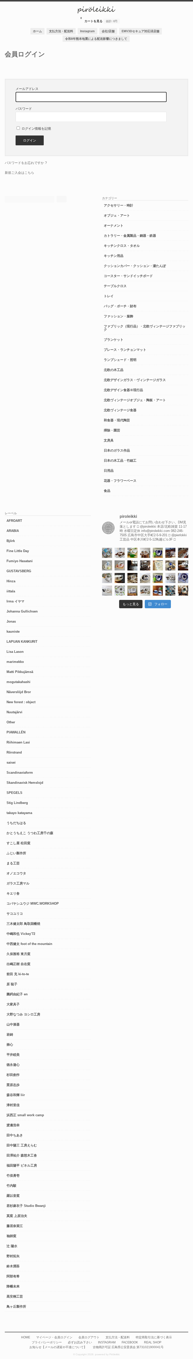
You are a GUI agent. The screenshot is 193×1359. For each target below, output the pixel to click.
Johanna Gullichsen (22, 611)
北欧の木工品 (113, 370)
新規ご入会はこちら (19, 173)
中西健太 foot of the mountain (29, 944)
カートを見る (98, 20)
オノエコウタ (16, 873)
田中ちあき (15, 1135)
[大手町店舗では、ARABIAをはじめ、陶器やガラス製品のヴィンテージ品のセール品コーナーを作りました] (170, 565)
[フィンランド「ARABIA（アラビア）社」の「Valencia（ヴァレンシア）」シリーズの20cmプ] (183, 578)
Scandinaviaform (20, 772)
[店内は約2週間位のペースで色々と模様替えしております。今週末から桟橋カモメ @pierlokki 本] (145, 565)
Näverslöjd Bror (19, 692)
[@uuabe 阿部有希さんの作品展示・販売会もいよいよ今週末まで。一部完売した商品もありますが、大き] (170, 578)
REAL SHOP (152, 1342)
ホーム (37, 31)
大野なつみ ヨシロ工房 (23, 1014)
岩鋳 (10, 1034)
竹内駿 (11, 1185)
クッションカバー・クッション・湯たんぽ (135, 266)
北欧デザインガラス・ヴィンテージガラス (135, 380)
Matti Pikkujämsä (20, 672)
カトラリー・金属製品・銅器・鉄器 (130, 235)
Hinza (11, 581)
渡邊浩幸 (13, 1125)
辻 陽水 (12, 1246)
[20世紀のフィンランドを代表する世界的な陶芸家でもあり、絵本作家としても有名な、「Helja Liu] (107, 553)
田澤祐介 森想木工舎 (22, 1155)
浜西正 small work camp (25, 1115)
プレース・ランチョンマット (125, 350)
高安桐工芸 (15, 1296)
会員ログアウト (89, 1337)
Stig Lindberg (17, 803)
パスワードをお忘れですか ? (26, 163)
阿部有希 (13, 1276)
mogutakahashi (18, 682)
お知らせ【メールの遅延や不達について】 (58, 1347)
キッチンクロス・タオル (122, 246)
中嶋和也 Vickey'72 (21, 934)
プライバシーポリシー (47, 1342)
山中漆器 (13, 1024)
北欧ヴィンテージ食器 (120, 410)
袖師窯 (11, 1236)
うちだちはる (16, 823)
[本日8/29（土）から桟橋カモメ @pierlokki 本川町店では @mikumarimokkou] (170, 553)
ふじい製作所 (16, 853)
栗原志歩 (13, 1085)
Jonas (11, 621)
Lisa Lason (15, 652)
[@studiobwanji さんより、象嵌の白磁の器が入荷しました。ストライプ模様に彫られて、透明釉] (120, 578)
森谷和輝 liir (16, 1095)
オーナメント (113, 225)
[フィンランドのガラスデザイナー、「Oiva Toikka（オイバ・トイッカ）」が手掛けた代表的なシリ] (132, 553)
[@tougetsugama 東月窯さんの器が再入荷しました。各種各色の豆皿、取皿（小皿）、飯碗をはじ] (170, 591)
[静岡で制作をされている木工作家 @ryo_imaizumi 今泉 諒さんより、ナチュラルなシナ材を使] (183, 591)
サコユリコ (15, 913)
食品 (107, 491)
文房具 (109, 440)
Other (11, 722)
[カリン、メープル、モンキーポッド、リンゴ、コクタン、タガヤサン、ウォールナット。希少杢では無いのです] (120, 553)
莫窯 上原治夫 (17, 1216)
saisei (11, 762)
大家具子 (13, 1004)
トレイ (109, 296)
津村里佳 (13, 1105)
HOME (25, 1337)
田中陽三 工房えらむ (22, 1145)
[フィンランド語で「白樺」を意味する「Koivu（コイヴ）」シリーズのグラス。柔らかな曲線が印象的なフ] (132, 578)
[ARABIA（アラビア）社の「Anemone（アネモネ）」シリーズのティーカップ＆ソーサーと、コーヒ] (158, 591)
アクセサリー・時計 (118, 205)
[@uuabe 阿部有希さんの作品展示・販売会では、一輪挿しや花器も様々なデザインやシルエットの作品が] (145, 591)
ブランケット (113, 340)
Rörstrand (14, 752)
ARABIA (13, 531)
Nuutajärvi (14, 712)
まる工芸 (13, 863)
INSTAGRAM (107, 1342)
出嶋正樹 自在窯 (18, 964)
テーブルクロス (115, 286)
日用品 (109, 470)
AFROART (14, 521)
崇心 (10, 1044)
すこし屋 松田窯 (18, 843)
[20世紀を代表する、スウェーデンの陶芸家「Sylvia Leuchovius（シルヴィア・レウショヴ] (158, 578)
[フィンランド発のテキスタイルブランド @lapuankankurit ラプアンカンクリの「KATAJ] (132, 591)
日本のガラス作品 (117, 450)
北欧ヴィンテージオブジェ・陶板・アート (135, 400)
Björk (11, 541)
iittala (11, 591)
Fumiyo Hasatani (20, 561)
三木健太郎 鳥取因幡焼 (23, 924)
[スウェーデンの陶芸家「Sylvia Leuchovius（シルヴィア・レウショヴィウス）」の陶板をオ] (158, 553)
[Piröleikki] (96, 12)
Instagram (87, 31)
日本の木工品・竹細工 (120, 460)
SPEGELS (14, 793)
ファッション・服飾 (118, 316)
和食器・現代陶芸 (117, 420)
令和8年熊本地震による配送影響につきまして (96, 38)
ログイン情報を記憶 (36, 128)
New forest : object (21, 702)
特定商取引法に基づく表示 (154, 1337)
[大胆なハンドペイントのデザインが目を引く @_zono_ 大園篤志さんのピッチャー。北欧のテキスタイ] (107, 565)
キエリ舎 (13, 893)
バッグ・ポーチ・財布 (120, 306)
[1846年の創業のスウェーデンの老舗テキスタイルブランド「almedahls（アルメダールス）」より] (107, 578)
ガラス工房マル (18, 883)
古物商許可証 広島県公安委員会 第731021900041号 (128, 1347)
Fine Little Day (18, 551)
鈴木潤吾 (13, 1266)
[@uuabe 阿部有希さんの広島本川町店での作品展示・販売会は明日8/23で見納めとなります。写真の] (145, 578)
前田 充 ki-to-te (18, 974)
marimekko (15, 662)
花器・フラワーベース (120, 481)
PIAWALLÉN (16, 732)
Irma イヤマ (15, 601)
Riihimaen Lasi (18, 742)
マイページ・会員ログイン (54, 1337)
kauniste (13, 631)
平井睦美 (13, 1055)
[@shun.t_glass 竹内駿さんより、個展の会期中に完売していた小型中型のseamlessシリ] (132, 565)
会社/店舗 (108, 31)
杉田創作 (13, 1075)
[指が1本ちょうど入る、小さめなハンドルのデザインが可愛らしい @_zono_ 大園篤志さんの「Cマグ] (120, 565)
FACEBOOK (130, 1342)
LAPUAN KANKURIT (22, 641)
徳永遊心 (13, 1065)
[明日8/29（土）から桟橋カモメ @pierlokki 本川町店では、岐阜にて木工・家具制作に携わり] (183, 553)
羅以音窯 (13, 1196)
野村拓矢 (13, 1256)
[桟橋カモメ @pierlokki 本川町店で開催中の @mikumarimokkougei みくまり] (145, 553)
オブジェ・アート (117, 215)
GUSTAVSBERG (19, 571)
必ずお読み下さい (80, 1342)
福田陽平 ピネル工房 (22, 1165)
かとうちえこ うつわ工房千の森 (30, 833)
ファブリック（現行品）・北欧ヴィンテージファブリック (144, 327)
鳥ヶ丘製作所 (16, 1306)
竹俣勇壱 (13, 1175)
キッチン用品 (113, 256)
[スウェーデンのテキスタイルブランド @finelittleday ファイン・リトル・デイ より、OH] (158, 565)
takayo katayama (19, 813)
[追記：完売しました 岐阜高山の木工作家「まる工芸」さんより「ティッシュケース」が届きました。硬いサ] (183, 565)
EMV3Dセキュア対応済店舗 (140, 31)
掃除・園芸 (112, 430)
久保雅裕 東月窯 (18, 954)
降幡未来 (13, 1286)
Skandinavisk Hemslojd (25, 783)
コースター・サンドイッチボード (128, 276)
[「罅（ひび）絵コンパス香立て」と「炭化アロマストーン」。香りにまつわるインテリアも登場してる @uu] (107, 591)
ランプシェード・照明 (120, 360)
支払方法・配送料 (61, 31)
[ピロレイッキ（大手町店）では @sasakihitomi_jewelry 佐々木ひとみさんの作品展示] (120, 591)
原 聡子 (12, 984)
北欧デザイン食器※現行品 (123, 390)
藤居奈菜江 (15, 1226)
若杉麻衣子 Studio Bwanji (26, 1206)
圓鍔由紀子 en (17, 994)
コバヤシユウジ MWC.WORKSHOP (33, 903)
